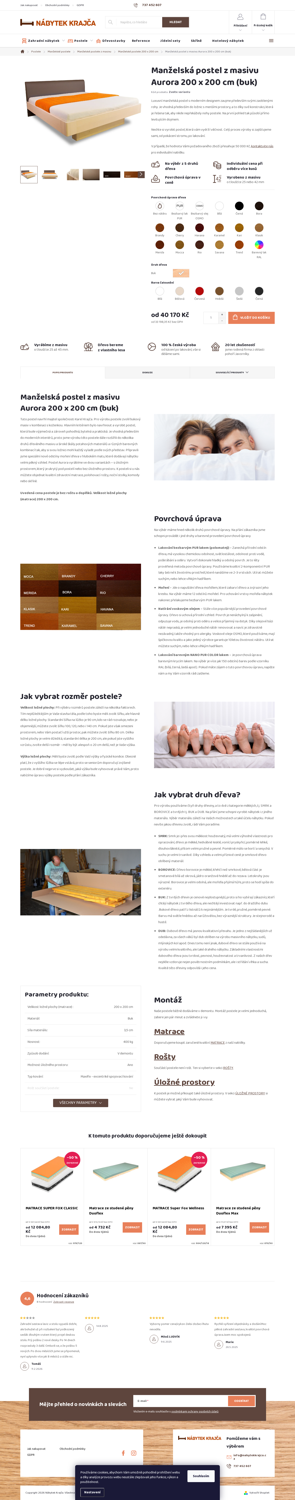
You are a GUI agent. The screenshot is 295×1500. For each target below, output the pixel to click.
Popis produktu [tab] (62, 372)
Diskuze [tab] (147, 372)
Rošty (165, 1056)
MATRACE (218, 1042)
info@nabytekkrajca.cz (249, 1457)
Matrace (169, 1031)
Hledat (176, 22)
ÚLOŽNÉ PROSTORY (250, 1093)
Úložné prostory (184, 1082)
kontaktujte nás (262, 146)
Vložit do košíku (255, 317)
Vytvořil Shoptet (259, 1493)
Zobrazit (69, 1229)
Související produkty (230, 372)
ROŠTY (228, 1068)
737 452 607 (242, 1466)
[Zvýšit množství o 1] (221, 315)
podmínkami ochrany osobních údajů (195, 1411)
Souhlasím (201, 1476)
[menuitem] (43, 41)
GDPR (80, 5)
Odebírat (241, 1401)
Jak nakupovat (29, 5)
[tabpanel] (52, 1197)
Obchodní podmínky (57, 5)
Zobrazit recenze (63, 1302)
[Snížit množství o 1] (221, 321)
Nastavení (92, 1492)
